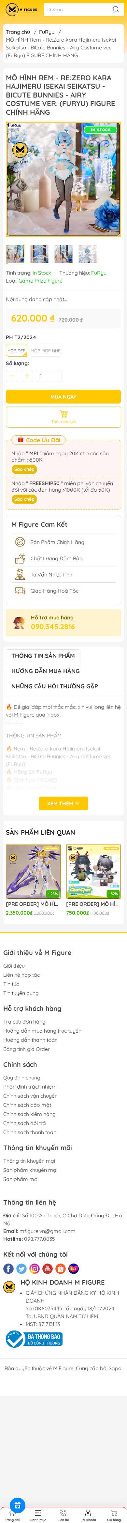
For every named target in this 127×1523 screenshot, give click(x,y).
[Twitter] (21, 1269)
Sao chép (24, 469)
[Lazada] (73, 1269)
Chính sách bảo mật (27, 1105)
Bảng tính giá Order (26, 1049)
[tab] (43, 657)
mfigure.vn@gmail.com (48, 1231)
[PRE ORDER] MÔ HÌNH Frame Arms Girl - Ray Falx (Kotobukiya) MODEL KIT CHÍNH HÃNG (33, 904)
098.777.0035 (39, 1239)
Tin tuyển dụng (21, 993)
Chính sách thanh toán (29, 1132)
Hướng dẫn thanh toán (30, 1040)
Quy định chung (21, 1077)
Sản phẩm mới (20, 1179)
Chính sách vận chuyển (30, 1096)
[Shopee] (60, 1269)
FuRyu (46, 32)
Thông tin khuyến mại (29, 1161)
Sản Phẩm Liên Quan (40, 832)
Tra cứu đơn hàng (24, 1021)
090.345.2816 (53, 626)
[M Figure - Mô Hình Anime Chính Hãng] (21, 10)
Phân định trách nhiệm (30, 1086)
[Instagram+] (34, 1269)
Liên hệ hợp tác (21, 975)
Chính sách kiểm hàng (29, 1114)
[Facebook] (8, 1269)
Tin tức (11, 984)
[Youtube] (47, 1269)
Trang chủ (18, 32)
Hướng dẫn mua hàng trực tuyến (42, 1030)
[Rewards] (17, 1505)
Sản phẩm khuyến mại (30, 1170)
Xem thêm (61, 803)
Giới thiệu (14, 965)
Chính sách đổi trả (24, 1123)
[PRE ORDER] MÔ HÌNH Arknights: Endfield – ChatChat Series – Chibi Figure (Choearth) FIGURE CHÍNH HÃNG (93, 904)
